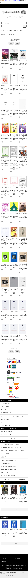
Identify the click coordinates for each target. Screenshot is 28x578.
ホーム (2, 30)
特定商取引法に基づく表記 (9, 567)
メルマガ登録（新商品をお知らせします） (11, 466)
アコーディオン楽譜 (8, 30)
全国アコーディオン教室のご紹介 (8, 469)
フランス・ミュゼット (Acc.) (17, 30)
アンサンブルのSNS (5, 463)
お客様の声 (3, 457)
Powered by (2, 576)
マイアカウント (3, 558)
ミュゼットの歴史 (5, 453)
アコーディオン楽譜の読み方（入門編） (10, 444)
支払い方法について (8, 565)
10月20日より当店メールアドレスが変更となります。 (13, 479)
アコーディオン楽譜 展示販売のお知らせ (11, 475)
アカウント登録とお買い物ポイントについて (11, 460)
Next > (17, 43)
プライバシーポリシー (19, 567)
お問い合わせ (3, 561)
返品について (23, 565)
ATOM (22, 568)
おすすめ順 (11, 39)
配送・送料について (16, 565)
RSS (20, 568)
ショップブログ (15, 568)
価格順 (15, 39)
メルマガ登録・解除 (8, 568)
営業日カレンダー (5, 472)
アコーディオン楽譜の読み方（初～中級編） (11, 447)
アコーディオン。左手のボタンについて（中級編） (13, 450)
